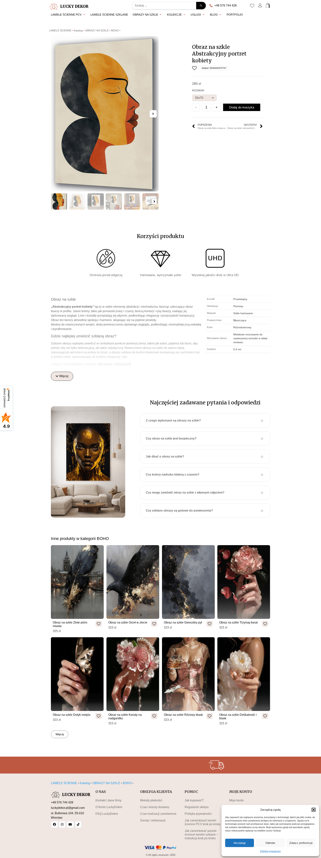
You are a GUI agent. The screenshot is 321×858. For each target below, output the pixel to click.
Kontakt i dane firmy (108, 800)
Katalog (78, 30)
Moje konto (236, 800)
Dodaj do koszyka (241, 107)
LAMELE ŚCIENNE (60, 30)
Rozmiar (198, 90)
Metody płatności (151, 800)
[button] (313, 810)
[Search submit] (201, 5)
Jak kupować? (194, 800)
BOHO (115, 30)
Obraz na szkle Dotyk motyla (71, 714)
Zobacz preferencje (301, 842)
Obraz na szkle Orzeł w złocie (127, 622)
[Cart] (268, 5)
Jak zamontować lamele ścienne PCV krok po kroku (203, 822)
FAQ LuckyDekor (106, 813)
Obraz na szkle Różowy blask (183, 714)
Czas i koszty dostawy (154, 807)
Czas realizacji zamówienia (158, 813)
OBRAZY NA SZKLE (97, 30)
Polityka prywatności (270, 851)
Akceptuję (240, 842)
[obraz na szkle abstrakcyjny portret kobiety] (105, 113)
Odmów (270, 842)
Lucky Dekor (74, 6)
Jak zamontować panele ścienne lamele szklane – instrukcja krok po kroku (201, 834)
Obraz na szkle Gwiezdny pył (183, 622)
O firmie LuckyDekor (108, 807)
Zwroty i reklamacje (153, 820)
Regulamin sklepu (197, 807)
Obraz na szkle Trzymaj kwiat (238, 622)
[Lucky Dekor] (53, 6)
